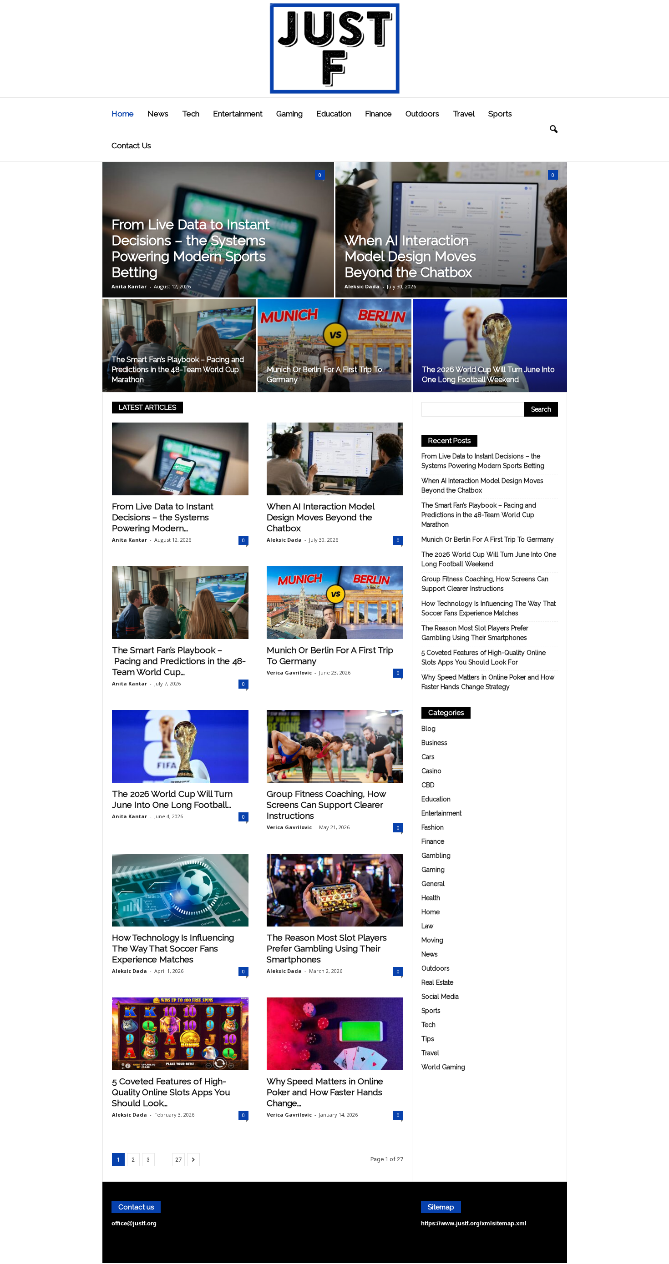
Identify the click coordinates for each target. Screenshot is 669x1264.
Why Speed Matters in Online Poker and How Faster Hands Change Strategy (487, 682)
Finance (378, 113)
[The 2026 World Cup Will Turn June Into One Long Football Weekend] (490, 348)
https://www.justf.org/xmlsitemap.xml (474, 1223)
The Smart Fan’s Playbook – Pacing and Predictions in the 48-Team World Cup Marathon (178, 369)
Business (434, 742)
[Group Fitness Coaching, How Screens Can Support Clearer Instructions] (335, 746)
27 (178, 1159)
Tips (427, 1038)
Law (427, 926)
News (157, 113)
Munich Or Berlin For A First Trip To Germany (487, 539)
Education (333, 113)
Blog (428, 728)
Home (123, 113)
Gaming (289, 113)
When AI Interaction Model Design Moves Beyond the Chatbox (410, 256)
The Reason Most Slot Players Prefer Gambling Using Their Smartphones (327, 948)
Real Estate (437, 982)
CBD (428, 785)
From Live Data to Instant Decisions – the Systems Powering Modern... (162, 517)
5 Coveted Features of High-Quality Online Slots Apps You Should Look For (483, 657)
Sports (500, 113)
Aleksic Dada (362, 286)
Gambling (436, 855)
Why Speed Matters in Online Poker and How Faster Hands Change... (325, 1092)
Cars (428, 756)
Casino (431, 771)
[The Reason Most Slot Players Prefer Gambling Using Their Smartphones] (335, 890)
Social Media (440, 996)
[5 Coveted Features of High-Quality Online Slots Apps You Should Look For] (180, 1033)
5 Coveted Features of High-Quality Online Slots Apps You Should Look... (171, 1092)
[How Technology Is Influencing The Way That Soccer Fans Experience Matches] (180, 890)
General (433, 883)
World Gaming (443, 1067)
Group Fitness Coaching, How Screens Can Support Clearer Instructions (326, 805)
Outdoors (422, 113)
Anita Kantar (129, 286)
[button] (553, 130)
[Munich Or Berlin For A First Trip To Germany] (334, 348)
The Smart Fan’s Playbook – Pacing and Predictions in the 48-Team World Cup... (179, 661)
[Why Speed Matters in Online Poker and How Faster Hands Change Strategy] (335, 1033)
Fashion (432, 827)
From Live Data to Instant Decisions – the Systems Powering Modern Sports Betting (191, 248)
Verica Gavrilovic (289, 672)
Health (430, 897)
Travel (464, 113)
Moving (432, 940)
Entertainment (238, 113)
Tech (190, 113)
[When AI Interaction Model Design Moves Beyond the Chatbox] (335, 459)
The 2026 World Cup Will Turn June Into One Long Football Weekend (488, 559)
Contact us (131, 145)
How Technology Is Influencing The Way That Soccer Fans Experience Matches (173, 948)
